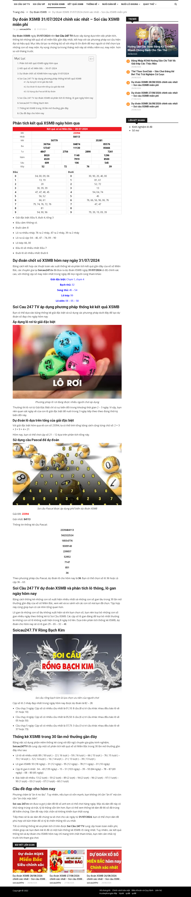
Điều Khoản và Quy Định (142, 890)
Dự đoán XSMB (38, 12)
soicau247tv (25, 29)
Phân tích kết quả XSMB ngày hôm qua (38, 63)
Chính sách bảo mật (121, 890)
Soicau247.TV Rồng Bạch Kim (33, 103)
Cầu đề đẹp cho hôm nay (31, 113)
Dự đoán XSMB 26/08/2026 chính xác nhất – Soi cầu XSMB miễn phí (104, 879)
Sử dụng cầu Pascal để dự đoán (41, 91)
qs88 (128, 893)
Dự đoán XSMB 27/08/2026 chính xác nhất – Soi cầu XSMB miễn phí (67, 879)
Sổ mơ (135, 130)
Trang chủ (18, 12)
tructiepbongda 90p (108, 893)
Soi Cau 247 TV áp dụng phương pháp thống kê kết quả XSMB (50, 78)
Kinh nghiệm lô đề (142, 127)
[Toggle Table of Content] (89, 58)
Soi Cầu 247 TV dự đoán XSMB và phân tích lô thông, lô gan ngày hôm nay (56, 97)
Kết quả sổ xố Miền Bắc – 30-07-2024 (38, 68)
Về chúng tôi (105, 890)
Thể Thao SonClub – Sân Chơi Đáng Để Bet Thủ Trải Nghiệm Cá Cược (152, 73)
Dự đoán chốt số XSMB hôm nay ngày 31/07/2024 (44, 73)
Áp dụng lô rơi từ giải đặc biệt (40, 82)
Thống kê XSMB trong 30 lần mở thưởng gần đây (43, 108)
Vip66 (121, 893)
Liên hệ (158, 890)
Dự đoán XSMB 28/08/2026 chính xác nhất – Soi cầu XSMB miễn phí (30, 879)
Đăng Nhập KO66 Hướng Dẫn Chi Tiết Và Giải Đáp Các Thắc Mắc (153, 62)
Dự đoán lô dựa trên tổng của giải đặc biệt (45, 86)
